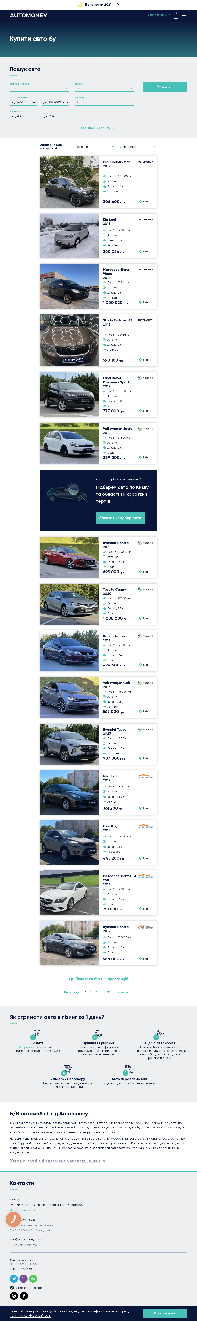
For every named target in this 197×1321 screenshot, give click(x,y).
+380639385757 (159, 15)
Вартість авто (18, 97)
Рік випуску (16, 111)
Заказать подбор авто (120, 517)
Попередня (72, 992)
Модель (79, 97)
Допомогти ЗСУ (98, 4)
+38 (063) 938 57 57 (23, 1219)
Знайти (164, 87)
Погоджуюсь (165, 1313)
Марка (79, 83)
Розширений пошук (95, 128)
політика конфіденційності (30, 1315)
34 (109, 992)
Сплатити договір (29, 1287)
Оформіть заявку (30, 1047)
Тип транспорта (19, 83)
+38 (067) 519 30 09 (23, 1269)
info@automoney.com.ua (27, 1239)
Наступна (122, 992)
